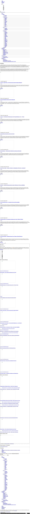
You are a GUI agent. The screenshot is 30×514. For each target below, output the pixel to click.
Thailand (6, 473)
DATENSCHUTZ (17, 453)
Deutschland (6, 476)
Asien (3, 470)
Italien (5, 481)
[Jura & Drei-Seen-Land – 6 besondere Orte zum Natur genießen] (7, 200)
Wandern (4, 493)
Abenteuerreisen (2, 325)
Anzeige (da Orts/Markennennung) (4, 283)
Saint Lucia (6, 469)
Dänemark (6, 475)
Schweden (6, 488)
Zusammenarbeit (4, 452)
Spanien (5, 489)
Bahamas (6, 461)
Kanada (5, 465)
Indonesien (6, 471)
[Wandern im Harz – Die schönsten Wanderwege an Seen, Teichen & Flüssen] (7, 217)
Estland (5, 477)
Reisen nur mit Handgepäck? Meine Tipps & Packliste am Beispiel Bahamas (9, 335)
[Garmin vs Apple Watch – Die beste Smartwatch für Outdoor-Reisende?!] (7, 80)
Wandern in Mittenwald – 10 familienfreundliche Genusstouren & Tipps (9, 406)
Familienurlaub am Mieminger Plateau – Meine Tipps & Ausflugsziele (9, 386)
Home (2, 449)
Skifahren (4, 498)
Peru (5, 468)
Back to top (1, 454)
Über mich (4, 502)
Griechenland (6, 479)
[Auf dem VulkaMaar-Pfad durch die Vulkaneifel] (7, 97)
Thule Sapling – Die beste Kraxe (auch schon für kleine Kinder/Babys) (9, 417)
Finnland (6, 478)
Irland (5, 480)
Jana (1, 152)
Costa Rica (6, 464)
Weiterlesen (1, 249)
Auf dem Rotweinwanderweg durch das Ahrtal (7, 133)
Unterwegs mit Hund (5, 496)
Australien (4, 490)
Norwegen (6, 484)
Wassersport (4, 497)
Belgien (5, 474)
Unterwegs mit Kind (5, 495)
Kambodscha (6, 472)
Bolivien (5, 462)
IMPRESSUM (13, 453)
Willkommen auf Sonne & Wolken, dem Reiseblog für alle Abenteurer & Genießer (11, 450)
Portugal (6, 486)
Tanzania (6, 459)
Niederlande (6, 483)
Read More (1, 88)
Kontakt (2, 1)
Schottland (6, 487)
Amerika (4, 460)
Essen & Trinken (5, 499)
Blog (2, 456)
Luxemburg (6, 482)
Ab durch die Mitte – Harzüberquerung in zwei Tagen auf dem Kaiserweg (11, 236)
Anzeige (1, 296)
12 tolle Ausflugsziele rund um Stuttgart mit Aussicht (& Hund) (8, 297)
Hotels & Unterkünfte (5, 500)
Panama (6, 467)
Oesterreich (6, 485)
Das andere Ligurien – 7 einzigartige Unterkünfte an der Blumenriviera (9, 373)
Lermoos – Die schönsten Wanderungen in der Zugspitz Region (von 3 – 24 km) (12, 116)
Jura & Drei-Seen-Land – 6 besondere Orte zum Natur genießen (10, 202)
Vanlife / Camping (5, 494)
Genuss (2, 451)
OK (26, 513)
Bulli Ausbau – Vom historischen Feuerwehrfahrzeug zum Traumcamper (9, 331)
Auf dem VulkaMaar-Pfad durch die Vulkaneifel (7, 99)
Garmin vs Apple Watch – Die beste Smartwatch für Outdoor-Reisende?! (11, 82)
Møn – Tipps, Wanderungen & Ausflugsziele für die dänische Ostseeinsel (9, 403)
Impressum (3, 2)
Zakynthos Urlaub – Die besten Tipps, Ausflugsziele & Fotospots (8, 360)
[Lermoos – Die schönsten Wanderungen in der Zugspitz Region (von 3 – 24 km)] (7, 114)
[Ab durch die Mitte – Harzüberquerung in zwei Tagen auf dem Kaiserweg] (7, 234)
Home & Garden (3, 501)
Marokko (6, 458)
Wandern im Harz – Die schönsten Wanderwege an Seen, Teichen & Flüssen (11, 219)
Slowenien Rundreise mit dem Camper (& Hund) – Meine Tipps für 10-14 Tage (10, 400)
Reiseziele (3, 457)
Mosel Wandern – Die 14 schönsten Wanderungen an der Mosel (8, 272)
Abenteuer (3, 492)
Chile (5, 463)
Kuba (5, 466)
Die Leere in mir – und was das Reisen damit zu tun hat (9, 504)
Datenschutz (3, 508)
